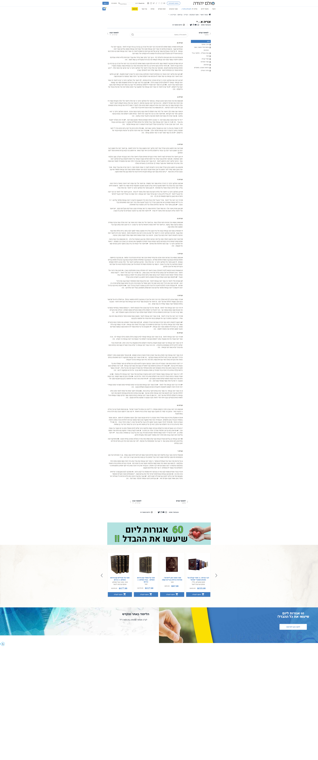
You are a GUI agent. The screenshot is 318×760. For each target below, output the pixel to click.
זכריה (186, 15)
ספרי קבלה (205, 59)
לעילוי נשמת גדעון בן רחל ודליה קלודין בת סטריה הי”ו (128, 621)
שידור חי (189, 9)
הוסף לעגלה (196, 594)
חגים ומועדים (200, 582)
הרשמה (106, 3)
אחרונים (206, 65)
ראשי (214, 9)
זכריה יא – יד (136, 502)
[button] (2, 644)
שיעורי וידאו (205, 9)
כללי (193, 582)
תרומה (134, 9)
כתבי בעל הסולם (118, 582)
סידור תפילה (205, 70)
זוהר (207, 56)
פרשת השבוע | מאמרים (201, 68)
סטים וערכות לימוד (198, 584)
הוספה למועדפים (173, 3)
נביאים (180, 15)
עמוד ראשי (204, 15)
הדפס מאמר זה (177, 25)
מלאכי (203, 33)
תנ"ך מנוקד (205, 44)
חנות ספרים (162, 9)
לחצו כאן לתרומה (293, 627)
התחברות (114, 3)
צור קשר (144, 9)
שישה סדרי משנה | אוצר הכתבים (201, 48)
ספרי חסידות (205, 62)
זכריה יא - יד (114, 33)
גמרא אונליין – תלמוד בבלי (200, 53)
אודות (152, 9)
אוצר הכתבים (173, 9)
